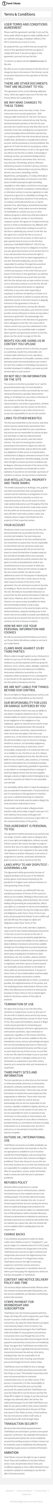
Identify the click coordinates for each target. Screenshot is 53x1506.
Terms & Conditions (24, 1491)
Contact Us (26, 1494)
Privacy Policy (41, 1491)
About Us (9, 1491)
